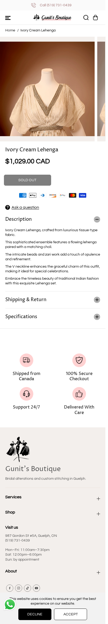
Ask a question (25, 207)
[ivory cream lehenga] (47, 89)
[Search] (86, 17)
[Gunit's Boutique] (52, 17)
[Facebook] (9, 588)
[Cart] (95, 17)
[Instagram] (18, 588)
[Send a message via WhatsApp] (10, 604)
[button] (8, 17)
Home (10, 30)
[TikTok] (27, 588)
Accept (70, 614)
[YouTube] (36, 588)
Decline (34, 614)
